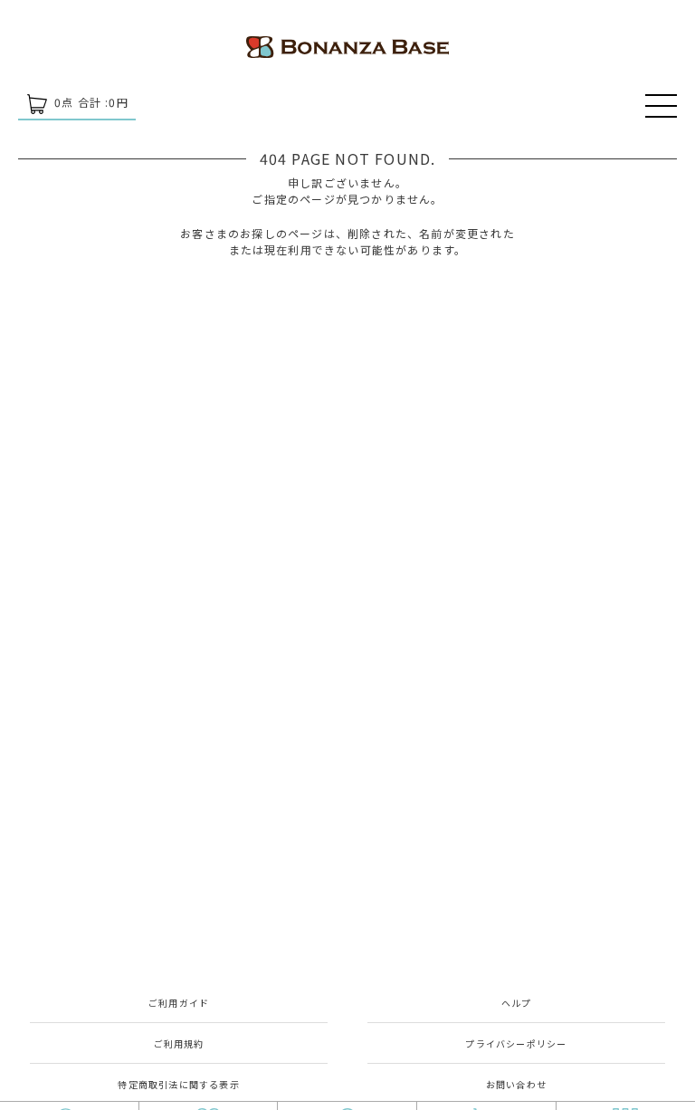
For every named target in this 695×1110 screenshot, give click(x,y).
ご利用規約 (179, 1043)
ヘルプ (516, 1003)
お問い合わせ (516, 1084)
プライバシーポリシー (515, 1043)
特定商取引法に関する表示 (178, 1084)
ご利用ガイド (178, 1003)
